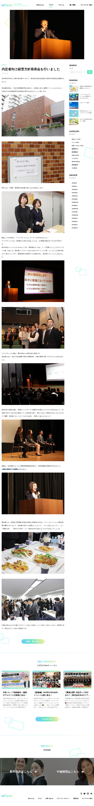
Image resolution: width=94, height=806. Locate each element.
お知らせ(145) (75, 155)
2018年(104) (75, 208)
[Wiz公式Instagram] (88, 793)
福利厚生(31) (75, 148)
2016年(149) (75, 215)
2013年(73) (74, 224)
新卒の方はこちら (21, 771)
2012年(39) (74, 228)
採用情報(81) (75, 152)
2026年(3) (74, 183)
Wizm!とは (40, 5)
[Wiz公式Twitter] (84, 793)
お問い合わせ (49, 798)
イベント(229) (75, 142)
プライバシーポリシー (63, 798)
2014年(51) (74, 221)
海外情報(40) (75, 164)
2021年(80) (74, 199)
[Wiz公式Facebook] (81, 793)
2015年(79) (74, 218)
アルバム (61, 5)
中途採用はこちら (68, 771)
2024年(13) (74, 189)
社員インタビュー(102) (77, 145)
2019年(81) (74, 205)
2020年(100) (75, 202)
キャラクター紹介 (86, 5)
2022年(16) (74, 196)
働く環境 (72, 5)
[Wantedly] (91, 793)
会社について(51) (76, 139)
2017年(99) (74, 212)
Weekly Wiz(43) (76, 161)
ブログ (51, 5)
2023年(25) (74, 192)
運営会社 (75, 798)
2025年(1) (74, 186)
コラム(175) (75, 158)
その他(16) (74, 168)
